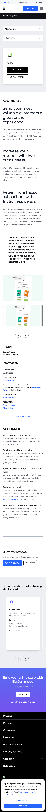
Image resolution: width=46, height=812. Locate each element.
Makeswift (38, 2)
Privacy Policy (8, 408)
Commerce (7, 2)
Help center (9, 765)
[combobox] (23, 38)
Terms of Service (9, 405)
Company (8, 758)
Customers (9, 730)
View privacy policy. (25, 792)
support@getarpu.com (12, 499)
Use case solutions (13, 744)
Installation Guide (9, 397)
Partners (7, 723)
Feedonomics (23, 2)
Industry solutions (12, 751)
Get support (30, 563)
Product (7, 715)
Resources (9, 737)
